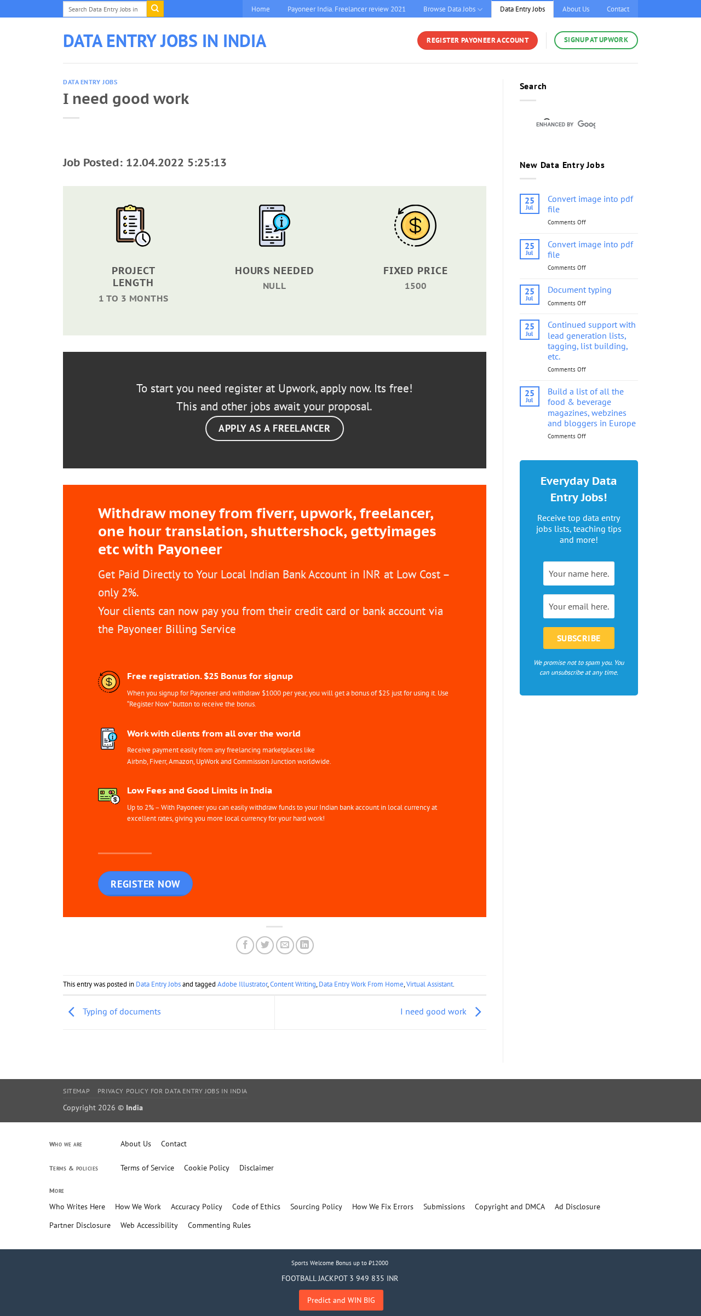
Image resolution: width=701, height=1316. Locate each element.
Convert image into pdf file (590, 204)
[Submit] (155, 9)
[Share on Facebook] (245, 945)
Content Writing (293, 984)
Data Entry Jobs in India (164, 40)
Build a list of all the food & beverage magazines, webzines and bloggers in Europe (592, 407)
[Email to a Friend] (285, 945)
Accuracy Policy (196, 1206)
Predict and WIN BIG (341, 1300)
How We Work (138, 1206)
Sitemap (76, 1091)
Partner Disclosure (80, 1225)
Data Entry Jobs (522, 9)
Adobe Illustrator (242, 984)
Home (260, 9)
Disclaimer (256, 1168)
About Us (575, 9)
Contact (618, 9)
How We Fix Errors (382, 1206)
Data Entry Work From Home (361, 984)
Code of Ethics (256, 1206)
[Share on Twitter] (265, 945)
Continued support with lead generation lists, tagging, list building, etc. (592, 341)
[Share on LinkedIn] (305, 945)
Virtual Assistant (429, 984)
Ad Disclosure (577, 1206)
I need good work (434, 1011)
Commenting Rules (219, 1225)
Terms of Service (147, 1168)
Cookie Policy (206, 1168)
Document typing (580, 290)
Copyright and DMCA (510, 1206)
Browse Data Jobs (449, 9)
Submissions (444, 1206)
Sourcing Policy (316, 1206)
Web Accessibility (149, 1225)
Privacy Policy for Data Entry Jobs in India (172, 1091)
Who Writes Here (77, 1206)
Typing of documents (121, 1011)
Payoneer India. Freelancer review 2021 (347, 9)
